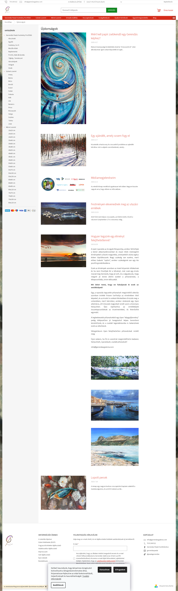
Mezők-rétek (13, 48)
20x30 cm (11, 134)
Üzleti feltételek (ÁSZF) (96, 2)
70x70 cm (11, 193)
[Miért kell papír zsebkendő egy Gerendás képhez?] (63, 78)
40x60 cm (11, 153)
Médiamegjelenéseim (103, 178)
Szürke (11, 117)
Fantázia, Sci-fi (13, 45)
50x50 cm (11, 163)
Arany (10, 75)
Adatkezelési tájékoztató (47, 548)
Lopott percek (99, 478)
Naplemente (12, 51)
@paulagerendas (153, 554)
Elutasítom (105, 569)
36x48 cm (11, 147)
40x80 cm (11, 160)
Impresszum (42, 552)
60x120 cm (12, 189)
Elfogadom (120, 569)
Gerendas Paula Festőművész (158, 547)
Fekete (11, 94)
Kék (9, 97)
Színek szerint (11, 71)
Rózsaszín (12, 111)
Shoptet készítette (166, 586)
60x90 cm (11, 186)
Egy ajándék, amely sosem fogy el (110, 136)
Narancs (11, 104)
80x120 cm (12, 203)
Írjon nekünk (42, 558)
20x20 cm (11, 130)
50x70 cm (11, 170)
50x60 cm (11, 166)
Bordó (10, 84)
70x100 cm (12, 199)
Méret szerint (11, 127)
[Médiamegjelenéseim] (63, 184)
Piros (10, 107)
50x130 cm (12, 176)
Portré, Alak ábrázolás (16, 55)
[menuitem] (17, 18)
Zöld (10, 124)
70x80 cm (11, 196)
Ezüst (10, 88)
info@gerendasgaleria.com (157, 540)
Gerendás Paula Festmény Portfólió (19, 35)
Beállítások (58, 585)
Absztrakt (12, 38)
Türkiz (10, 120)
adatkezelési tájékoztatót (106, 561)
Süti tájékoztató (44, 555)
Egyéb (10, 42)
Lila (9, 101)
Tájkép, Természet (15, 58)
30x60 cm (11, 143)
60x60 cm (11, 180)
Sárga (10, 114)
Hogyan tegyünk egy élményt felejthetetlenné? (107, 238)
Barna (10, 78)
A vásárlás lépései (75, 2)
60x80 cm (11, 183)
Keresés (111, 10)
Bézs (10, 81)
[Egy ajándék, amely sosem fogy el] (63, 150)
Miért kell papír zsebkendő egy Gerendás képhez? (114, 36)
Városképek (12, 61)
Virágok (11, 65)
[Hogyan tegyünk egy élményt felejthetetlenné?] (63, 251)
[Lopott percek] (63, 492)
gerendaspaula (152, 550)
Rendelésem (43, 561)
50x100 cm (12, 173)
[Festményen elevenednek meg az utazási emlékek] (63, 213)
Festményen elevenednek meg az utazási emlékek (114, 206)
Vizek (10, 68)
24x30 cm (11, 137)
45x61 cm (11, 157)
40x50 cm (11, 150)
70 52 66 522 (151, 543)
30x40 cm (11, 140)
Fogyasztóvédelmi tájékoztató (49, 545)
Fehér (10, 91)
